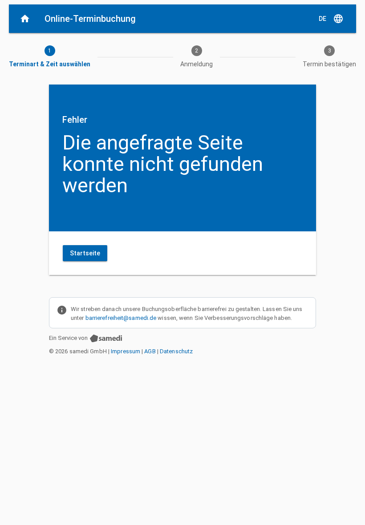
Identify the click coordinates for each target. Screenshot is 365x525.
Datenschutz (176, 351)
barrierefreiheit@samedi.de (121, 318)
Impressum (125, 351)
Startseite (85, 253)
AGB (149, 351)
